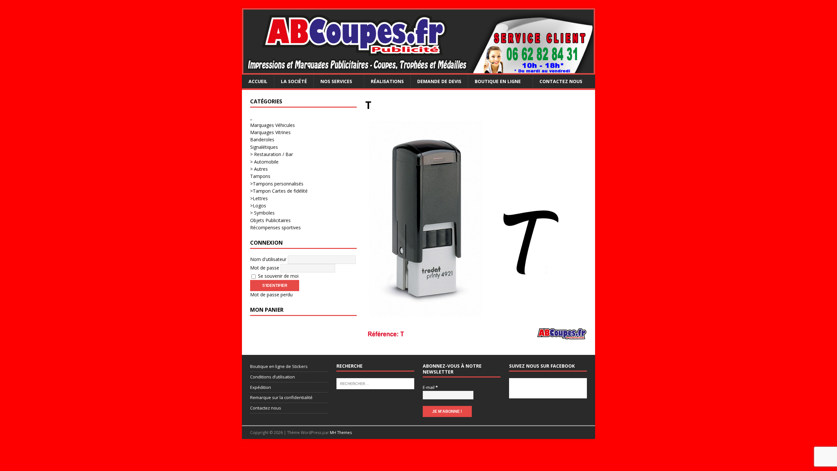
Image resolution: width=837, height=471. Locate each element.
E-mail (430, 387)
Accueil (257, 81)
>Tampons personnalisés (276, 184)
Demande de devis (439, 81)
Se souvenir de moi (278, 276)
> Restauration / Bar (271, 154)
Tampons (260, 176)
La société (294, 81)
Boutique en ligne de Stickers (279, 366)
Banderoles (262, 139)
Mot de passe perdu (271, 294)
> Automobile (264, 162)
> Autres (259, 169)
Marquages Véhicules (272, 125)
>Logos (258, 205)
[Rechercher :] (375, 383)
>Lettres (259, 198)
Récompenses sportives (275, 227)
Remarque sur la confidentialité (281, 397)
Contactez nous (560, 81)
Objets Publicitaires (270, 220)
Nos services (336, 81)
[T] (476, 336)
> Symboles (262, 213)
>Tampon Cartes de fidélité (279, 191)
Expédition (260, 387)
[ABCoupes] (418, 71)
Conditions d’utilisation (272, 377)
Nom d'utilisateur (268, 259)
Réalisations (387, 81)
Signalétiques (264, 147)
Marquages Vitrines (270, 132)
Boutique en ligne (498, 81)
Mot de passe (264, 268)
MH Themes (341, 432)
